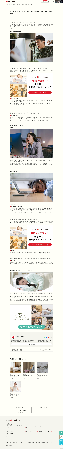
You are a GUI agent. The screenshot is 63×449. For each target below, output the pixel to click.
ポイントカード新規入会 (31, 442)
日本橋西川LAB (8, 443)
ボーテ (46, 426)
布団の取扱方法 (38, 442)
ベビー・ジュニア (35, 432)
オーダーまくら (13, 443)
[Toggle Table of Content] (13, 28)
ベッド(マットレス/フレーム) (42, 431)
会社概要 (47, 442)
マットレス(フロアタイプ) (33, 431)
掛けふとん (48, 431)
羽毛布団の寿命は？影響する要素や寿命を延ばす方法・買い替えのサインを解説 (17, 350)
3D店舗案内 (36, 443)
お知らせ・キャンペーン (16, 442)
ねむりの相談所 (22, 299)
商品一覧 (7, 442)
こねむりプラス (41, 426)
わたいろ (49, 426)
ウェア (40, 432)
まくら (27, 431)
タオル (43, 432)
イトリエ (27, 427)
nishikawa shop (54, 426)
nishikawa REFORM (31, 443)
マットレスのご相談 (19, 443)
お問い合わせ (51, 442)
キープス (36, 426)
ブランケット (54, 431)
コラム (26, 442)
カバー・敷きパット (29, 432)
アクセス (10, 442)
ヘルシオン (27, 426)
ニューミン (32, 426)
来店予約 (22, 442)
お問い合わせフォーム (42, 412)
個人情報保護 (43, 442)
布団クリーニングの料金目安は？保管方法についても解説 (45, 350)
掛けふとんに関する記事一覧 (31, 401)
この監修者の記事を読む (31, 344)
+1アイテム (47, 432)
